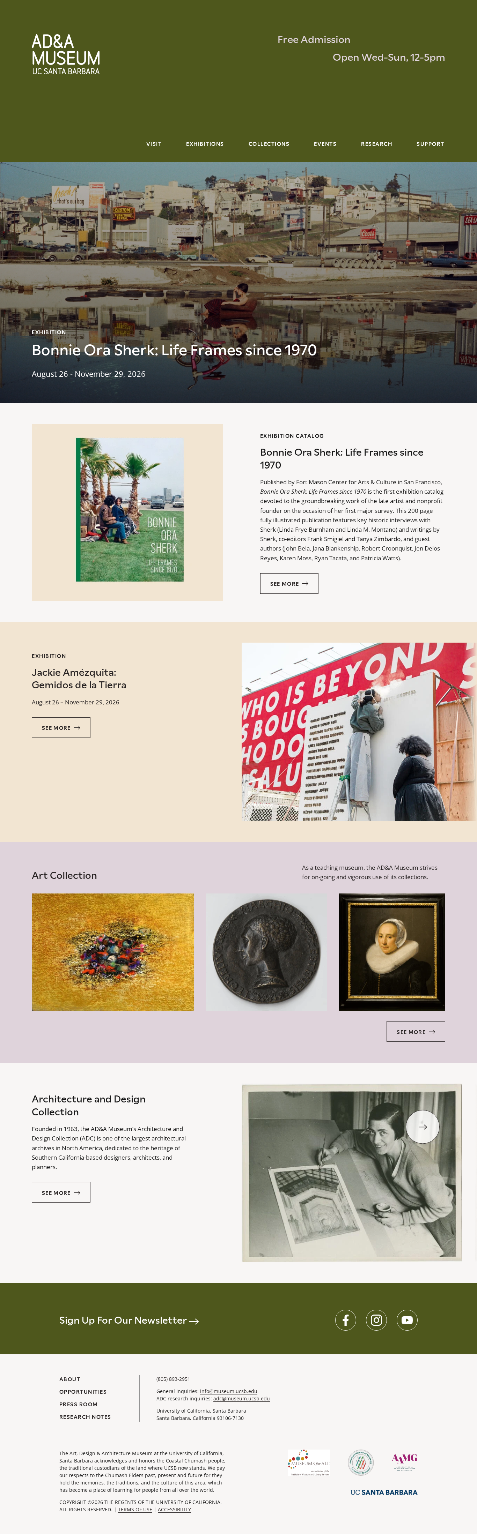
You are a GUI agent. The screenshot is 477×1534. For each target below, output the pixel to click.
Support (431, 144)
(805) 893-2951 (173, 1379)
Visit (154, 144)
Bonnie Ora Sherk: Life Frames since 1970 (174, 349)
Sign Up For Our (124, 1320)
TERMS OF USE (135, 1509)
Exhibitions (205, 144)
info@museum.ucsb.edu (228, 1391)
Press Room (78, 1404)
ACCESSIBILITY (174, 1509)
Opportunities (83, 1392)
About (70, 1379)
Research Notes (85, 1417)
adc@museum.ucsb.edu (241, 1398)
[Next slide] (423, 1127)
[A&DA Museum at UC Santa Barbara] (66, 54)
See (284, 584)
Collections (269, 144)
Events (325, 144)
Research (376, 144)
